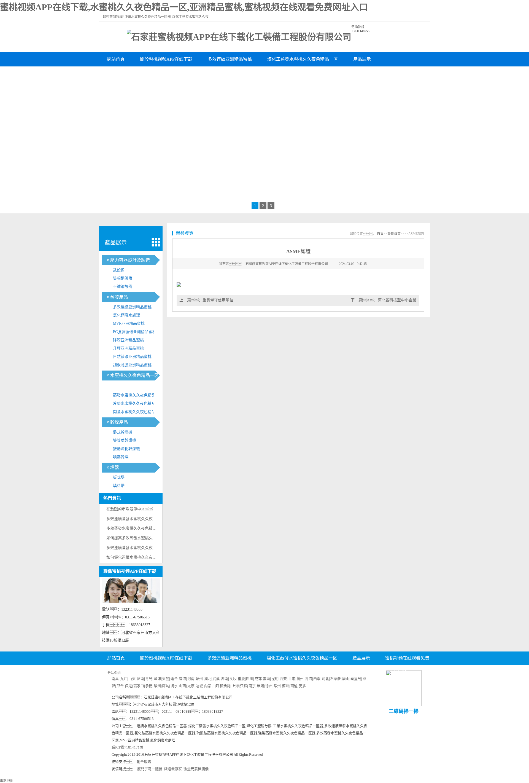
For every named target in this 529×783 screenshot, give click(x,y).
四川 (249, 679)
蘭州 (300, 679)
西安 (283, 679)
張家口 (138, 686)
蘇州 (285, 686)
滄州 (157, 686)
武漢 (216, 679)
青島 (148, 679)
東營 (165, 679)
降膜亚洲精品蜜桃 (128, 340)
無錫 (260, 686)
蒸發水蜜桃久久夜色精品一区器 (138, 396)
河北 (325, 679)
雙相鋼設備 (122, 278)
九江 (123, 679)
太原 (191, 686)
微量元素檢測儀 (196, 769)
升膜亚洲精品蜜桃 (128, 348)
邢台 (120, 686)
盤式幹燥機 (122, 432)
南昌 (115, 679)
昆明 (275, 679)
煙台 (174, 679)
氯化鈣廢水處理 (126, 315)
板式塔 (119, 477)
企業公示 (232, 671)
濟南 (140, 679)
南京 (252, 686)
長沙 (232, 679)
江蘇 (243, 686)
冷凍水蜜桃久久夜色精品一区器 (138, 404)
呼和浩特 (223, 686)
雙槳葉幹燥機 (124, 440)
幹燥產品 (119, 422)
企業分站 (397, 671)
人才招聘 (264, 671)
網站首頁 (116, 59)
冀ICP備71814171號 (127, 747)
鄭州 (199, 679)
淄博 (157, 679)
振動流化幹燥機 (126, 449)
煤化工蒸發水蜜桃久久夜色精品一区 (302, 59)
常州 (277, 686)
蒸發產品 (119, 297)
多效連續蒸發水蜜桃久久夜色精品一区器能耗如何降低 (152, 519)
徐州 (268, 686)
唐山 (345, 679)
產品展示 (362, 59)
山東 (132, 679)
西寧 (316, 679)
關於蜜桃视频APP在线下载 (166, 59)
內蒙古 (209, 686)
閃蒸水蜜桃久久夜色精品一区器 (138, 413)
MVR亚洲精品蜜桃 (129, 323)
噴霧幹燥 (120, 457)
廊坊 (165, 686)
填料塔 (119, 486)
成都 (258, 679)
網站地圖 (6, 781)
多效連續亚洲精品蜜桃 (230, 59)
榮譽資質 (201, 73)
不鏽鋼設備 (122, 287)
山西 (182, 686)
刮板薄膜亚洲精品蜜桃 (132, 365)
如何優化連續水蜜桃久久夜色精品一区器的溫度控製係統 (154, 557)
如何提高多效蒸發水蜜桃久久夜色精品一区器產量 (148, 538)
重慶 (241, 679)
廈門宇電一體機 (149, 769)
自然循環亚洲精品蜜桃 (132, 357)
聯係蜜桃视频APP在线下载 (285, 73)
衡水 (174, 686)
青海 (308, 679)
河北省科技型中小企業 (397, 300)
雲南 (266, 679)
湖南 (224, 679)
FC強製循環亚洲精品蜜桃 (134, 332)
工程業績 (235, 73)
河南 (191, 679)
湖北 (207, 679)
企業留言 (297, 671)
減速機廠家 (173, 769)
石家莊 (335, 679)
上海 (235, 686)
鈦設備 (119, 270)
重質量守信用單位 (218, 300)
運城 (199, 686)
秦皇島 (355, 679)
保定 (128, 686)
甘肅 (291, 679)
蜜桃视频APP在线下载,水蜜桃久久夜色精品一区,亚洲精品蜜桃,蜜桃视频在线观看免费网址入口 (184, 7)
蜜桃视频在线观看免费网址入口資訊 (142, 73)
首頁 (380, 234)
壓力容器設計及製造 (130, 260)
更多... (304, 686)
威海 (182, 679)
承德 (148, 686)
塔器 (114, 467)
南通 (294, 686)
